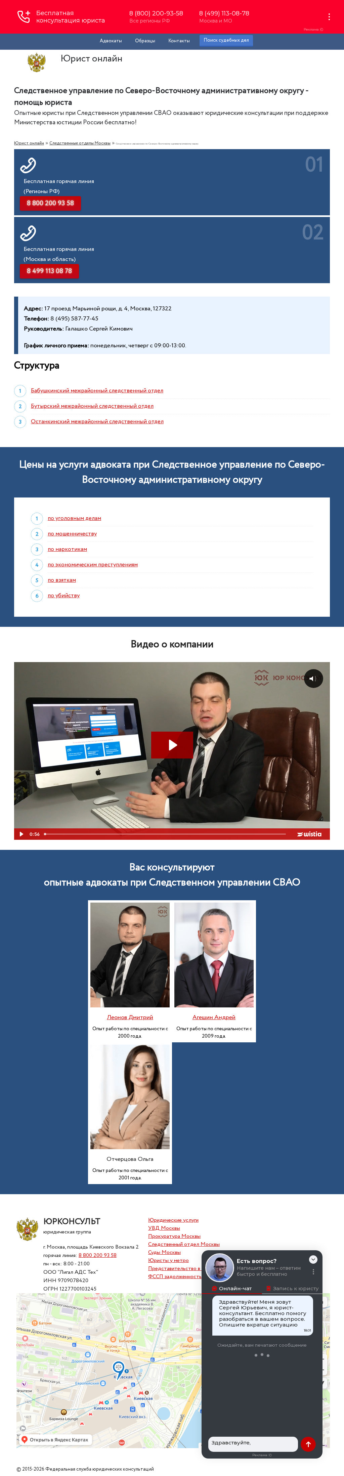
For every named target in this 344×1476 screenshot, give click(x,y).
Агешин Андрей (213, 1017)
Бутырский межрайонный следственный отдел (92, 406)
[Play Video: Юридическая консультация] (172, 745)
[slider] (165, 834)
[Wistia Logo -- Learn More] (310, 834)
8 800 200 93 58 (98, 1255)
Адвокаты (111, 41)
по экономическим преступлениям (93, 565)
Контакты (179, 41)
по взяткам (62, 580)
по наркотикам (67, 549)
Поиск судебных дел (226, 40)
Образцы (145, 41)
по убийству (64, 596)
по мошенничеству (72, 534)
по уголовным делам (74, 518)
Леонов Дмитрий (130, 1017)
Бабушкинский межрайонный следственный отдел (97, 391)
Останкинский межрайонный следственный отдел (97, 422)
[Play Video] (21, 834)
